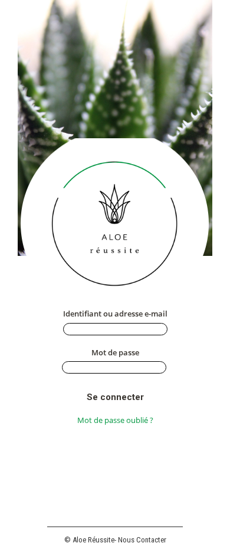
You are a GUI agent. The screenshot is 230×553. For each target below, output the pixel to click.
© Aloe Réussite (89, 539)
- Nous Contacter (140, 539)
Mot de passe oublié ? (115, 420)
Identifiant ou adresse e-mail (115, 313)
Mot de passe (115, 352)
